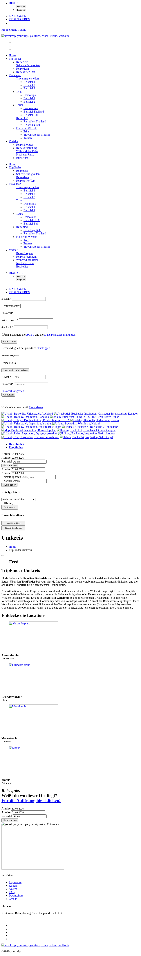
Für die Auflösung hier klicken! (31, 800)
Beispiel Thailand (34, 111)
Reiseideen (22, 68)
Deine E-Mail (9, 362)
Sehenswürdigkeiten (28, 65)
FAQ (12, 892)
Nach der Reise (25, 154)
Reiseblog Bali (32, 124)
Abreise (5, 457)
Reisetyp (10, 503)
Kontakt (13, 885)
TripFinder (15, 58)
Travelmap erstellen (27, 78)
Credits (13, 898)
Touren (28, 138)
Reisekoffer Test (25, 71)
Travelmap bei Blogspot (37, 134)
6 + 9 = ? (7, 327)
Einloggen (44, 348)
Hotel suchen (10, 465)
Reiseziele (22, 62)
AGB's (13, 888)
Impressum (15, 882)
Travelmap (15, 75)
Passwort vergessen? (13, 391)
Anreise (5, 453)
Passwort (7, 313)
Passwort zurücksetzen (15, 370)
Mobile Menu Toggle (13, 29)
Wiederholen (9, 320)
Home (12, 55)
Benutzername (10, 305)
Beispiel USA (32, 220)
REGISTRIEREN (19, 19)
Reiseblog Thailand (35, 121)
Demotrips (30, 95)
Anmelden (8, 394)
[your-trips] (35, 35)
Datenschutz (16, 895)
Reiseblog (22, 118)
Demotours (30, 216)
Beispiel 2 (29, 85)
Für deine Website (26, 128)
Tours (19, 104)
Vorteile (13, 141)
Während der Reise (27, 151)
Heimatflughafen (11, 476)
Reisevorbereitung (26, 147)
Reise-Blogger (24, 144)
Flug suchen (9, 484)
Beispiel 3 (29, 88)
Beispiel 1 (29, 81)
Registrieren (9, 341)
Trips (19, 91)
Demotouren (31, 108)
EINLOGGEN (17, 15)
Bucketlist (22, 157)
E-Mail (6, 298)
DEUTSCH (16, 3)
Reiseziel (6, 461)
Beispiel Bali (31, 114)
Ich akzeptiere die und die (40, 334)
